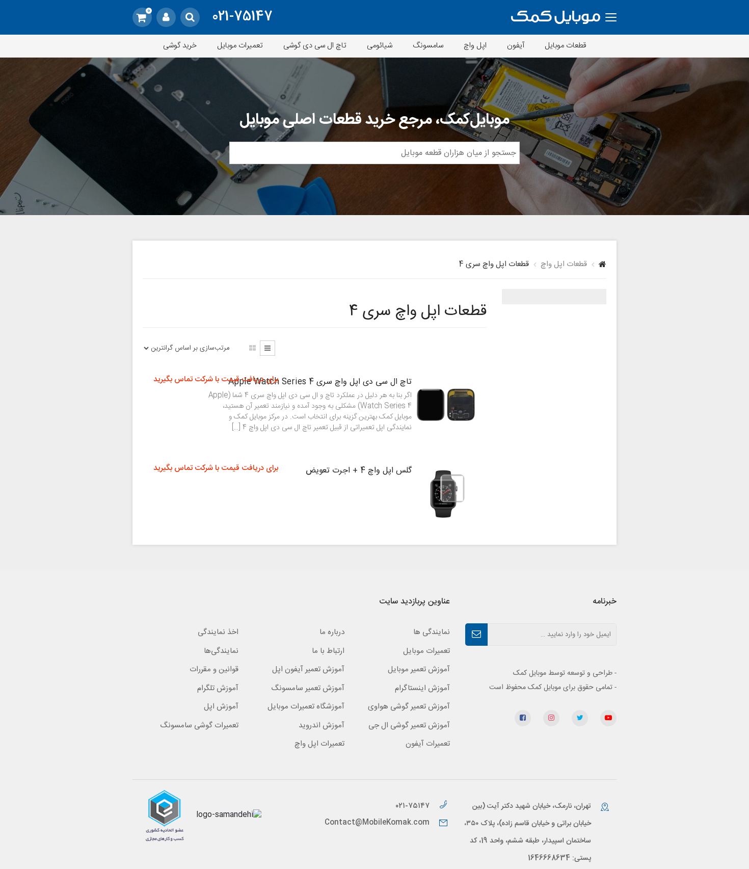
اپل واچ (475, 45)
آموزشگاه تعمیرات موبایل (306, 706)
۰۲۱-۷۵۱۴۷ (413, 806)
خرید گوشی (180, 45)
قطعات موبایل (565, 45)
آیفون (515, 45)
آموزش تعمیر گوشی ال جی (409, 725)
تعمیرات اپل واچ (319, 744)
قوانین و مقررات (214, 669)
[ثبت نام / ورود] (166, 17)
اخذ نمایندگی (218, 632)
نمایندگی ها (431, 632)
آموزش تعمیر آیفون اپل (308, 669)
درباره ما (331, 632)
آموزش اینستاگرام (422, 688)
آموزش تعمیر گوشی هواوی (409, 706)
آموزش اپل (221, 706)
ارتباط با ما (328, 651)
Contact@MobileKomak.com (377, 823)
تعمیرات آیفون (428, 744)
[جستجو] (190, 17)
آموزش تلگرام (217, 688)
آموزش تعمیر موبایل (419, 669)
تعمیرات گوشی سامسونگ (199, 725)
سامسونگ (428, 45)
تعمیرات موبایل (240, 45)
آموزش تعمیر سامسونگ (307, 688)
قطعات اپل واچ (564, 264)
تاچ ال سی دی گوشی (314, 45)
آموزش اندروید (321, 725)
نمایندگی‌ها (221, 651)
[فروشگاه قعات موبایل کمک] (555, 17)
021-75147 (242, 17)
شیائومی (379, 45)
